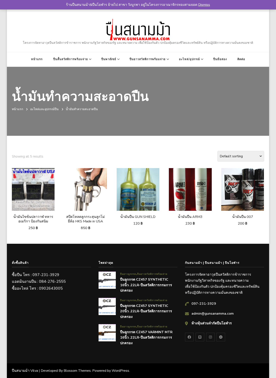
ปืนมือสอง (220, 59)
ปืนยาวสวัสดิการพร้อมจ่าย (148, 59)
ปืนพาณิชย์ (108, 59)
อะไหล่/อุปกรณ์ (189, 59)
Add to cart (33, 191)
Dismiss (204, 4)
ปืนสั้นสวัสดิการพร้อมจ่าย (70, 59)
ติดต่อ (241, 59)
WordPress (120, 370)
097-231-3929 (203, 303)
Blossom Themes (77, 370)
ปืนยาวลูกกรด (128, 274)
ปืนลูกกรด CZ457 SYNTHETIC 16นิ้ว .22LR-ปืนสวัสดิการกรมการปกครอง (146, 285)
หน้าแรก (37, 59)
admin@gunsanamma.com (212, 313)
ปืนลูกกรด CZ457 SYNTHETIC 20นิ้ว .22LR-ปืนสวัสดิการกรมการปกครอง (146, 311)
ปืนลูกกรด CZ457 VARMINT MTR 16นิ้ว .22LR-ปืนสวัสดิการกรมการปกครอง (146, 337)
